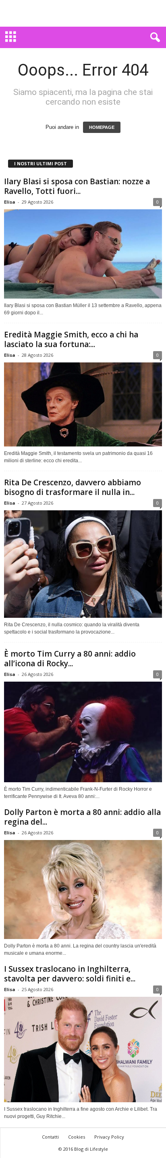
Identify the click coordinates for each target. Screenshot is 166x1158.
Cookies (76, 1137)
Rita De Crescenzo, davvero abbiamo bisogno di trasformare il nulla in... (72, 487)
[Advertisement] (83, 13)
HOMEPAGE (101, 127)
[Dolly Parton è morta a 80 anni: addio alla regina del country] (83, 889)
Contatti (50, 1137)
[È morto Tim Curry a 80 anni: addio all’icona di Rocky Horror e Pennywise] (83, 732)
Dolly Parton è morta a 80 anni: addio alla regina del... (82, 817)
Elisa (9, 202)
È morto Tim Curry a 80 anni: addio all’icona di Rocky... (70, 658)
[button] (153, 37)
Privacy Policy (109, 1137)
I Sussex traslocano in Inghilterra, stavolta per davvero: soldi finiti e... (69, 974)
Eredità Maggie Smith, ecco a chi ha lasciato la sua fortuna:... (71, 339)
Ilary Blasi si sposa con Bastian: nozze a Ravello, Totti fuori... (77, 186)
